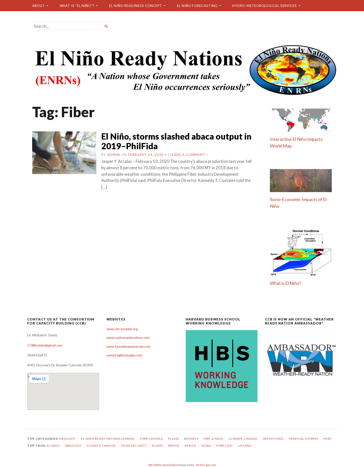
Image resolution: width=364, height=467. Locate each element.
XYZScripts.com (206, 465)
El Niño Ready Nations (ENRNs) (108, 438)
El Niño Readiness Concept (135, 6)
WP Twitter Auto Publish (163, 465)
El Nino (53, 445)
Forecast (224, 445)
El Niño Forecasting (197, 6)
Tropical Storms (303, 438)
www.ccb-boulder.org (122, 329)
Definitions (273, 438)
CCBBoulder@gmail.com (45, 345)
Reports (191, 438)
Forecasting (151, 438)
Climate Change (243, 438)
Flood (173, 438)
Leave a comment (188, 155)
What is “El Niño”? (77, 6)
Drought (67, 438)
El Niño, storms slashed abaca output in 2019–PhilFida (176, 141)
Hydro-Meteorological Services (264, 6)
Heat (327, 438)
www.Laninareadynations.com (128, 338)
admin (113, 155)
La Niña (245, 445)
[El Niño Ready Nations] (182, 69)
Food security (134, 445)
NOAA (206, 445)
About (38, 6)
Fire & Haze (213, 438)
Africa (190, 445)
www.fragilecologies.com (124, 355)
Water (173, 445)
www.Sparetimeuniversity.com (128, 347)
